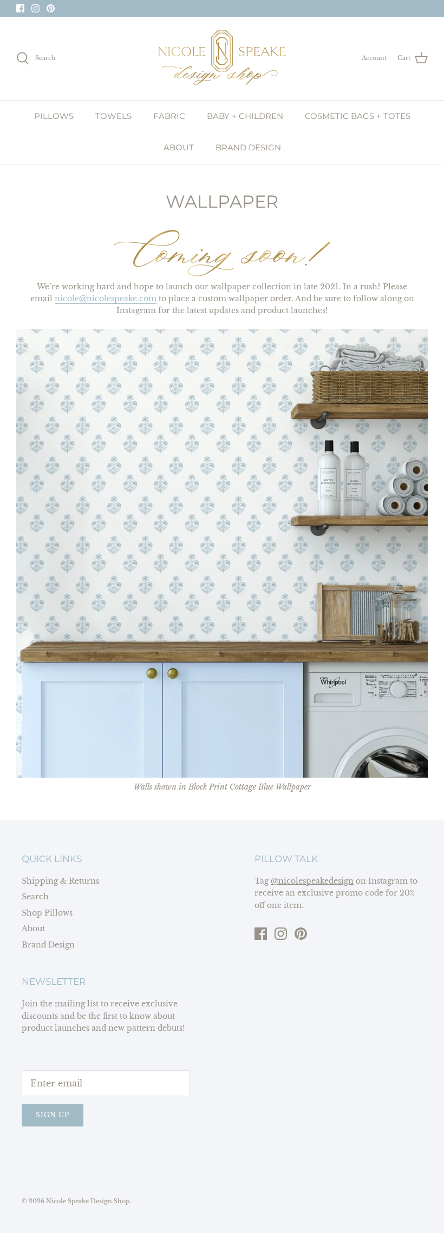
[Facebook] (20, 8)
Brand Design (48, 945)
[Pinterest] (51, 8)
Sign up (52, 1115)
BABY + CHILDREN (245, 116)
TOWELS (113, 116)
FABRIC (169, 116)
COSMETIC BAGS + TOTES (357, 116)
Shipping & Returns (60, 881)
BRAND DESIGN (248, 147)
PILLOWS (54, 116)
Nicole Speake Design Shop (87, 1201)
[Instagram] (35, 8)
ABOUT (179, 147)
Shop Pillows (47, 913)
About (33, 928)
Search (35, 896)
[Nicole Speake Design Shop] (222, 58)
